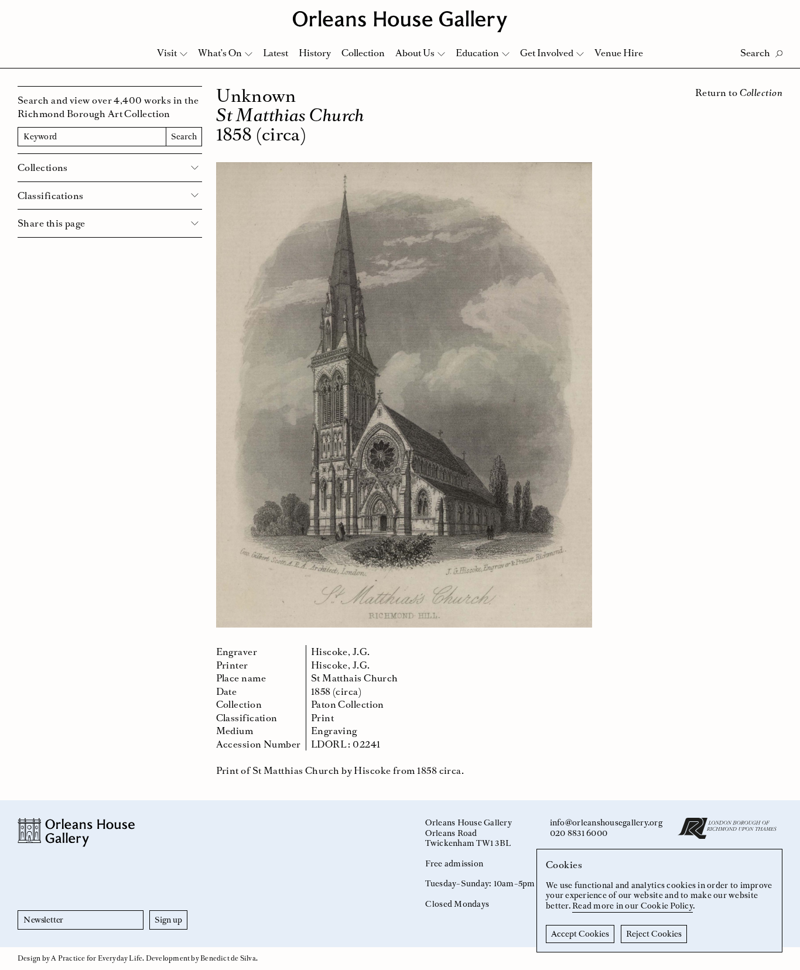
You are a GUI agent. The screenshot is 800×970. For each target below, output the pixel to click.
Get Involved (546, 52)
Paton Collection (347, 704)
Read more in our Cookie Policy (632, 905)
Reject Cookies (654, 934)
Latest (275, 52)
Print (322, 717)
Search (184, 136)
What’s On (220, 52)
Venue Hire (618, 52)
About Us (415, 52)
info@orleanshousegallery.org (606, 822)
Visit (167, 52)
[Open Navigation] (775, 12)
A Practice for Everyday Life (96, 958)
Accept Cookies (580, 934)
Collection (363, 52)
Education (477, 52)
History (315, 52)
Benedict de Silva (228, 958)
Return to (738, 92)
